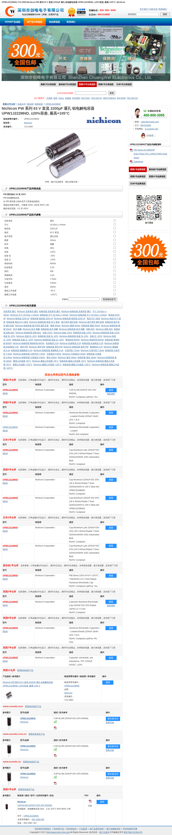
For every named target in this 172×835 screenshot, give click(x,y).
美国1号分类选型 (48, 84)
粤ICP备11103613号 (133, 832)
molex (61, 98)
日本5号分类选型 (124, 84)
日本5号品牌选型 (137, 183)
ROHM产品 (59, 829)
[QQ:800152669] (149, 139)
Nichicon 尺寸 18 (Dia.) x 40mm (24, 315)
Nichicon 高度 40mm (70, 325)
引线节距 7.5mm (72, 350)
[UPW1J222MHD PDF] (90, 802)
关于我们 (144, 9)
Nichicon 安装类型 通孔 (27, 311)
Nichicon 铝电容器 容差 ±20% (106, 333)
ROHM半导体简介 (43, 829)
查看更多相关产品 (25, 670)
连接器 (68, 98)
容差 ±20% (48, 333)
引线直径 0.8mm (54, 354)
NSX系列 (76, 98)
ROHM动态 (71, 829)
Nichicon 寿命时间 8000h (92, 340)
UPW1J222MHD (53, 104)
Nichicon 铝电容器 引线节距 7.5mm (29, 354)
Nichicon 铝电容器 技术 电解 (72, 329)
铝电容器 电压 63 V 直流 (17, 322)
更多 (5, 393)
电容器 (30, 104)
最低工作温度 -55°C (22, 361)
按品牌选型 (54, 22)
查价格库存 (113, 718)
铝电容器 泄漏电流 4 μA (21, 350)
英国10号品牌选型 (157, 176)
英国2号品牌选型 (137, 176)
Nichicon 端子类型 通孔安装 (91, 322)
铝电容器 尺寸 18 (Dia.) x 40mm (54, 315)
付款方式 (153, 9)
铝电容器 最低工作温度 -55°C (73, 361)
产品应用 (83, 829)
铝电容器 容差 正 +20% (22, 340)
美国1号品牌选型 (137, 169)
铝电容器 (39, 104)
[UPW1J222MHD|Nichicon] (9, 729)
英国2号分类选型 (106, 84)
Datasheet (138, 161)
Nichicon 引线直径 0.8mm (74, 354)
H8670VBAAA (109, 98)
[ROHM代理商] (10, 17)
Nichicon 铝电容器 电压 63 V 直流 (44, 322)
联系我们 (163, 9)
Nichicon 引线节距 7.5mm (92, 350)
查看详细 (110, 722)
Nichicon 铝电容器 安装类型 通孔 (76, 311)
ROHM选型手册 (130, 829)
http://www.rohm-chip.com (58, 832)
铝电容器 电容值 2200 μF (41, 318)
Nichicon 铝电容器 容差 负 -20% (73, 336)
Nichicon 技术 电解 (31, 329)
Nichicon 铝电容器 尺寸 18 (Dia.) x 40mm (88, 315)
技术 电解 (17, 329)
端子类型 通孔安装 (69, 322)
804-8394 (121, 98)
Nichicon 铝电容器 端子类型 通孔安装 (32, 325)
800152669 (145, 125)
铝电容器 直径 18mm (87, 357)
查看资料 (111, 394)
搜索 (111, 390)
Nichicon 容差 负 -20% (26, 336)
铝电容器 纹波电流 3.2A (92, 343)
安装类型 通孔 (9, 311)
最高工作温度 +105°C (22, 364)
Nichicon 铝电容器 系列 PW (75, 347)
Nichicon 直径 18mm (67, 357)
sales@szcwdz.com (150, 122)
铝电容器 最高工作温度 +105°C (77, 364)
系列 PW (24, 347)
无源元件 (21, 104)
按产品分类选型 (34, 22)
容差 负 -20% (9, 336)
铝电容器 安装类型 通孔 (49, 311)
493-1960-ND (38, 819)
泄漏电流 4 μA (96, 347)
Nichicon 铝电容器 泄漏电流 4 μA (48, 350)
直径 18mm (52, 357)
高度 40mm (55, 325)
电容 (55, 98)
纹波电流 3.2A (52, 343)
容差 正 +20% (96, 336)
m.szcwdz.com (151, 129)
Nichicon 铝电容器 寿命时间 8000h (28, 343)
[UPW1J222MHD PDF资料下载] (55, 728)
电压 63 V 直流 (93, 318)
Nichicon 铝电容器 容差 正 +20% (49, 340)
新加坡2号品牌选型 (157, 169)
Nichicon (68, 693)
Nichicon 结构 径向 (104, 329)
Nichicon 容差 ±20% (63, 333)
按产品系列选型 (97, 829)
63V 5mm (85, 98)
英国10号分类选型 (87, 84)
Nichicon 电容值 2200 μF (18, 318)
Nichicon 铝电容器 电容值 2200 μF (69, 318)
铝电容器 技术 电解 (49, 329)
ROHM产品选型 (12, 22)
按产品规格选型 (113, 829)
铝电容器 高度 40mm (90, 325)
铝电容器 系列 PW (54, 347)
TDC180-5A (96, 98)
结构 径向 (90, 329)
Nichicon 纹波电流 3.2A (70, 343)
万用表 (49, 98)
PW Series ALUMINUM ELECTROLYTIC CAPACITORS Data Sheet (150, 154)
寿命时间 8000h (72, 340)
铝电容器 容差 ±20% (82, 333)
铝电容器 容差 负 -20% (48, 336)
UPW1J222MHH (10, 427)
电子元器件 (104, 832)
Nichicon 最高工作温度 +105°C (47, 364)
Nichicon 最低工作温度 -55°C (45, 361)
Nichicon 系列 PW (37, 347)
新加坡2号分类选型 (67, 84)
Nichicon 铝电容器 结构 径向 (28, 333)
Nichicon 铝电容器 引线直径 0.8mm (29, 357)
